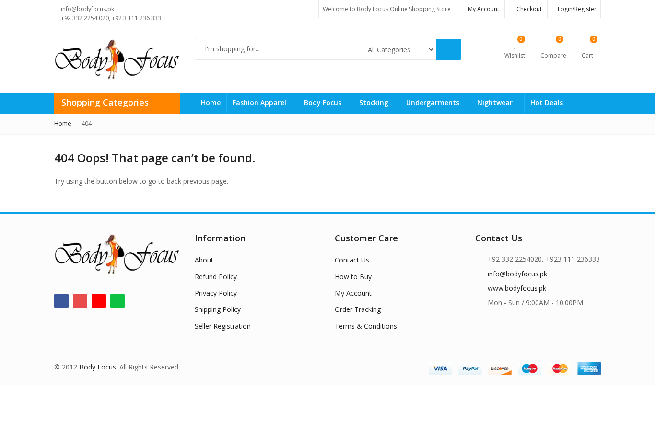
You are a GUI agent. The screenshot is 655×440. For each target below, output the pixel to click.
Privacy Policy (216, 292)
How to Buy (353, 276)
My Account (353, 292)
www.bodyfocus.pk (517, 288)
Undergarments (433, 102)
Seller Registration (223, 326)
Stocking (374, 102)
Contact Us (352, 259)
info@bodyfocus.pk (517, 273)
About (204, 259)
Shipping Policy (218, 309)
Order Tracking (358, 309)
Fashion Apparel (260, 102)
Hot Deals (546, 102)
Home (211, 102)
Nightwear (496, 102)
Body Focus (323, 102)
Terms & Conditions (366, 326)
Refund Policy (216, 276)
